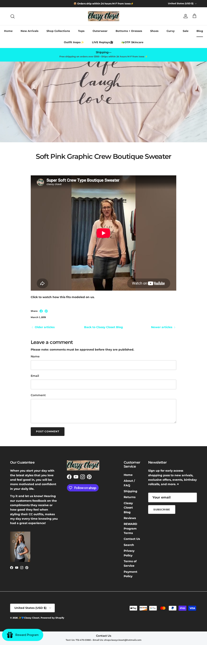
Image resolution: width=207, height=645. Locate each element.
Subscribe (161, 509)
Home (8, 30)
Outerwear (100, 30)
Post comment (47, 431)
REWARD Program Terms (130, 528)
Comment (38, 395)
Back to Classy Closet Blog (103, 327)
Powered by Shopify (52, 617)
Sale (185, 30)
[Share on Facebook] (41, 311)
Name (35, 356)
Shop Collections (58, 30)
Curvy (171, 30)
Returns (129, 497)
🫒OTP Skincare (132, 42)
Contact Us (132, 539)
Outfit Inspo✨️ (74, 42)
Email (35, 376)
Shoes (154, 30)
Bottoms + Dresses (129, 30)
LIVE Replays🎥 (102, 42)
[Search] (12, 16)
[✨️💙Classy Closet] (103, 16)
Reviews (130, 518)
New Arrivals (29, 30)
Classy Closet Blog (128, 507)
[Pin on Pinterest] (46, 311)
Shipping (130, 491)
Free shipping (91, 3)
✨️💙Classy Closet (28, 617)
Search (129, 545)
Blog (199, 30)
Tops (81, 30)
